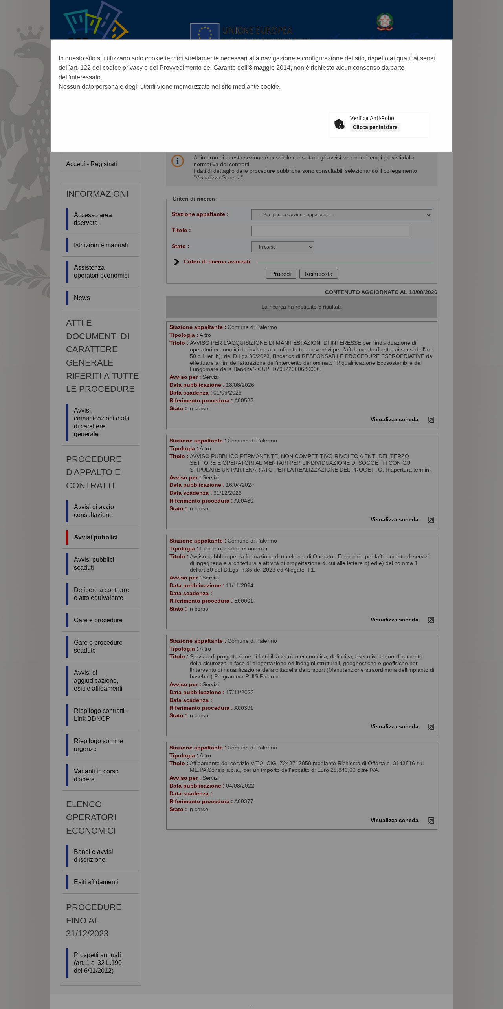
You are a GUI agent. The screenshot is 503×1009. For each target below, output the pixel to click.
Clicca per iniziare (375, 127)
